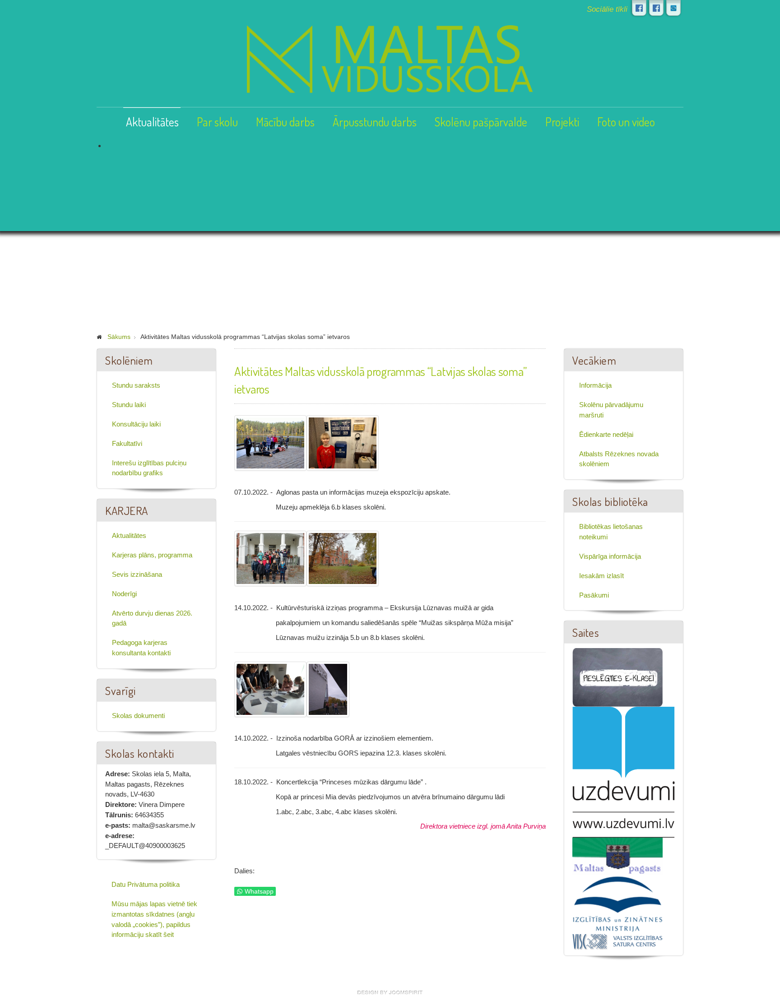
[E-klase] (617, 677)
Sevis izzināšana (137, 574)
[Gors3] (270, 689)
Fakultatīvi (127, 443)
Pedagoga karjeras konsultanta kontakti (141, 648)
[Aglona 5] (270, 443)
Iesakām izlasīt (601, 575)
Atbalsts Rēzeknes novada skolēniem (619, 459)
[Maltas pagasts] (617, 856)
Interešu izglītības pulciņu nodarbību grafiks (149, 468)
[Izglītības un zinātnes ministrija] (617, 903)
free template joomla (390, 992)
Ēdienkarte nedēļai (606, 434)
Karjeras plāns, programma (152, 555)
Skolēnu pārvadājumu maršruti (611, 410)
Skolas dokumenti (138, 715)
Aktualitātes (152, 121)
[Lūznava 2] (342, 558)
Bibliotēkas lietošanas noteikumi (611, 532)
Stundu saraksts (136, 385)
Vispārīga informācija (610, 556)
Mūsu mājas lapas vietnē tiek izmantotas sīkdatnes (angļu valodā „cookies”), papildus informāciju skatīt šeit (154, 919)
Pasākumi (594, 595)
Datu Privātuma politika (145, 884)
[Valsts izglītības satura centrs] (617, 941)
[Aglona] (342, 443)
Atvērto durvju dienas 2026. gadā (152, 618)
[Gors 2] (327, 689)
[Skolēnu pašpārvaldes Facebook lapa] (656, 8)
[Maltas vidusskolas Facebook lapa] (639, 8)
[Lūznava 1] (270, 558)
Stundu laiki (129, 404)
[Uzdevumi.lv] (623, 771)
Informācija (595, 385)
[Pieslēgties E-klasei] (673, 8)
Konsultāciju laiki (136, 424)
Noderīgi (124, 594)
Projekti (562, 121)
